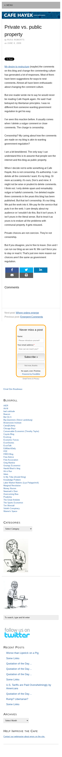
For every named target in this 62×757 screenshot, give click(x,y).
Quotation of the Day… (19, 663)
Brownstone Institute (12, 423)
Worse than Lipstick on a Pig (22, 653)
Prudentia (7, 497)
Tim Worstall (8, 505)
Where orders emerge (27, 312)
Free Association (10, 460)
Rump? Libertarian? (17, 699)
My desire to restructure (17, 66)
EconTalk (7, 445)
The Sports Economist (13, 503)
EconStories (8, 443)
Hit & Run (7, 471)
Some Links (12, 658)
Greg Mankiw (9, 463)
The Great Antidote (11, 500)
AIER (5, 405)
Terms (29, 379)
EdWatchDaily (9, 448)
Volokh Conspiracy (11, 508)
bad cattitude (9, 411)
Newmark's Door (10, 491)
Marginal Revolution (12, 485)
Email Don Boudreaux (12, 389)
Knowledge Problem (12, 480)
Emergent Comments (31, 317)
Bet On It (7, 417)
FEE (5, 451)
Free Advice (8, 457)
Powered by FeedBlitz (31, 374)
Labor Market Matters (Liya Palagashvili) (21, 483)
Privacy (36, 379)
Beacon (6, 414)
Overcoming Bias (11, 494)
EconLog (7, 437)
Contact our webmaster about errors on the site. (24, 736)
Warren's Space (10, 511)
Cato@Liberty (9, 425)
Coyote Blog (8, 434)
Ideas (5, 474)
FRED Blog (8, 454)
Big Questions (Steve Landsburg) (17, 420)
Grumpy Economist (11, 465)
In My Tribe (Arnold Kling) (14, 477)
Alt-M (5, 408)
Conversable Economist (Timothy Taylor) (21, 431)
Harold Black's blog (11, 468)
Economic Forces (11, 440)
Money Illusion (9, 488)
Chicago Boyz (9, 428)
